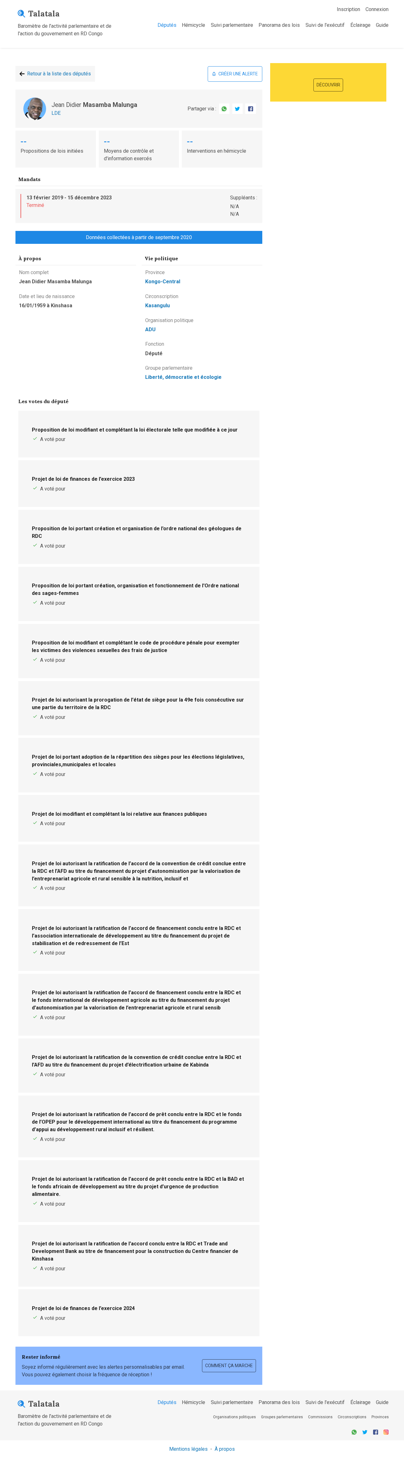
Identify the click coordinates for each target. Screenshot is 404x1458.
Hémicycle (193, 25)
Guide (382, 25)
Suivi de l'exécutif (325, 25)
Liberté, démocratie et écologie (183, 377)
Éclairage (360, 25)
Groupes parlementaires (282, 1417)
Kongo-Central (162, 282)
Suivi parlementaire (232, 25)
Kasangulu (157, 306)
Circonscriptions (352, 1417)
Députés (166, 25)
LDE (56, 113)
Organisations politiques (234, 1417)
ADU (150, 329)
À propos (225, 1449)
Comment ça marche (229, 1365)
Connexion (377, 9)
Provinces (380, 1417)
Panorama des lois (279, 25)
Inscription (348, 9)
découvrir (328, 84)
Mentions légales (188, 1449)
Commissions (320, 1417)
